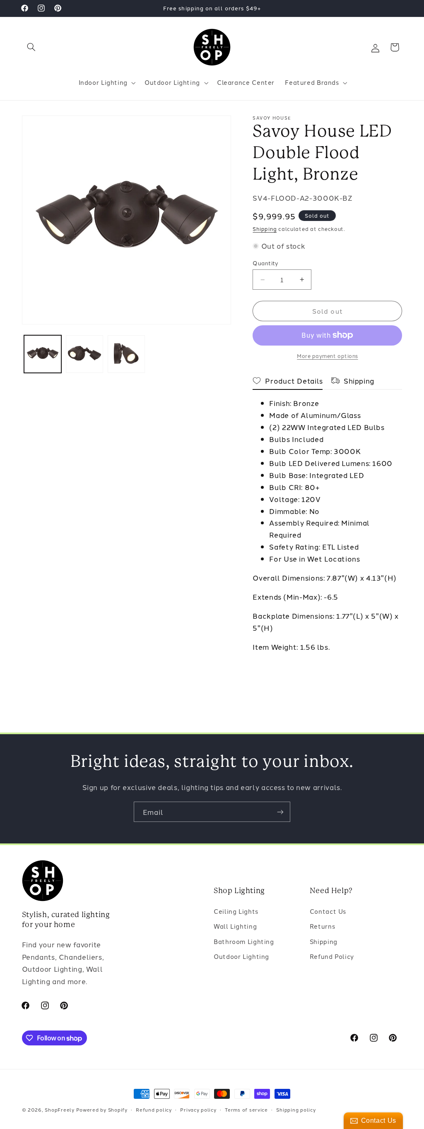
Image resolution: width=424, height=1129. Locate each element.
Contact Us (328, 911)
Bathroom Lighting (244, 941)
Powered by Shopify (102, 1109)
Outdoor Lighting (241, 956)
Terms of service (246, 1109)
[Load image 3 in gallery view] (126, 354)
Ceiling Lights (236, 911)
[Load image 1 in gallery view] (43, 354)
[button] (31, 47)
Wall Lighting (235, 926)
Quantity (265, 263)
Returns (322, 926)
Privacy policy (198, 1109)
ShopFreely (59, 1109)
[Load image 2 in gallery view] (85, 354)
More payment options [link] (327, 355)
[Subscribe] (280, 812)
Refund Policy (332, 956)
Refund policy (154, 1109)
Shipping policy (296, 1109)
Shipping (265, 228)
